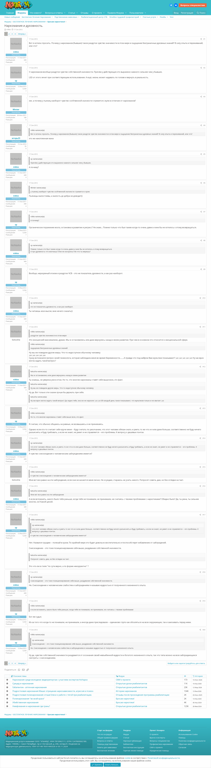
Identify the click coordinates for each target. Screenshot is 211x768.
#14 (204, 438)
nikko (8, 29)
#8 (204, 240)
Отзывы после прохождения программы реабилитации (142, 695)
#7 (204, 212)
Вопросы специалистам (192, 5)
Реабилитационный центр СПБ (94, 17)
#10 (204, 298)
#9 (204, 269)
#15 (204, 467)
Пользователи (136, 12)
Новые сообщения (12, 17)
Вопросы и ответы (54, 12)
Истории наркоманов (126, 691)
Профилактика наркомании (161, 744)
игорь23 (16, 138)
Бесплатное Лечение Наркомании (36, 17)
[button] (65, 12)
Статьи (71, 12)
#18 (204, 572)
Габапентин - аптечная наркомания (29, 687)
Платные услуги (149, 17)
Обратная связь (185, 744)
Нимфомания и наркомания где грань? (31, 706)
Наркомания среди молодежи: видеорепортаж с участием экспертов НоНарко (50, 679)
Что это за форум (104, 734)
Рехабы (163, 17)
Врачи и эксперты (157, 738)
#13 (204, 408)
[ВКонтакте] (176, 5)
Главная (10, 12)
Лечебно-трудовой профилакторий (124, 17)
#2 (204, 68)
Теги (171, 17)
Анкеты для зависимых (107, 747)
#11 (204, 327)
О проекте (97, 12)
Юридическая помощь (159, 750)
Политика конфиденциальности (192, 741)
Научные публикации (132, 741)
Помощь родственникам (107, 744)
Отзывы (84, 12)
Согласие (182, 747)
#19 (204, 601)
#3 (204, 96)
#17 (204, 515)
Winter (16, 109)
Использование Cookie (188, 734)
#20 (204, 630)
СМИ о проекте (123, 679)
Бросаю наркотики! (125, 698)
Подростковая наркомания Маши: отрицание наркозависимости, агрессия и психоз (52, 691)
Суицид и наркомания (22, 683)
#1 (204, 39)
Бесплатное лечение (106, 750)
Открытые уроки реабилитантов (131, 683)
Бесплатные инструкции (133, 747)
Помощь (182, 738)
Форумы (21, 12)
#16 (204, 486)
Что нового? (36, 12)
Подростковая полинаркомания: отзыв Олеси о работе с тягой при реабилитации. (52, 695)
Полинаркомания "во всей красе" (28, 698)
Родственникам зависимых (66, 17)
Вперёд (21, 34)
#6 (204, 183)
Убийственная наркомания (25, 702)
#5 (204, 154)
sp (16, 80)
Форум (126, 734)
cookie (127, 758)
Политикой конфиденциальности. (164, 758)
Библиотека (128, 744)
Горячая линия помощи (133, 750)
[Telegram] (171, 5)
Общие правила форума (107, 738)
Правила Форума (115, 12)
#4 (204, 125)
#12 (204, 367)
